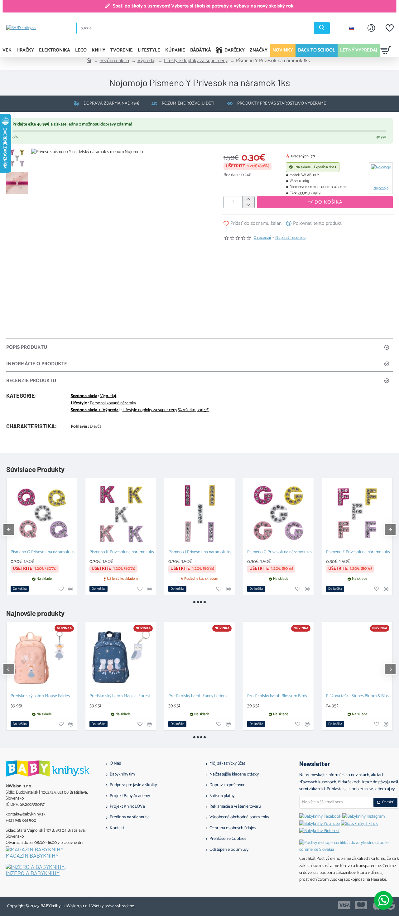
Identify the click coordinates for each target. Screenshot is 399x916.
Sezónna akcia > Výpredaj (95, 410)
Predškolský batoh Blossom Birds (277, 696)
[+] (248, 199)
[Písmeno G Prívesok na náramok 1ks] (278, 513)
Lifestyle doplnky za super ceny (196, 61)
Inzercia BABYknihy (33, 873)
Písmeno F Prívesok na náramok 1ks (358, 552)
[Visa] (344, 905)
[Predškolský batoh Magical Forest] (120, 657)
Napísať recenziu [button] (290, 237)
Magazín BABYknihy (32, 856)
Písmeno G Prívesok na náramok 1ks (279, 552)
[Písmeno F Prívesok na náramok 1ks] (357, 513)
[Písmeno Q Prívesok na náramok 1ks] (41, 513)
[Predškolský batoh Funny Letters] (199, 657)
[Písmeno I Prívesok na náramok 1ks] (199, 513)
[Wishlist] (389, 28)
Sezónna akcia (114, 61)
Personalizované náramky (113, 403)
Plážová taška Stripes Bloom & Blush (358, 696)
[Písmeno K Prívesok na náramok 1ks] (120, 513)
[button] (19, 152)
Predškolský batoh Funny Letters (197, 696)
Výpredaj (146, 61)
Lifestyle (79, 403)
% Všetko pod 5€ (193, 410)
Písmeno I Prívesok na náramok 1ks (199, 552)
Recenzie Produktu (31, 381)
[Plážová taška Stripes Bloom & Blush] (357, 657)
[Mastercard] (361, 905)
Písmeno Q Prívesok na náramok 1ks (43, 552)
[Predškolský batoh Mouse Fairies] (41, 657)
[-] (248, 205)
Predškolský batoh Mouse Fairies (40, 696)
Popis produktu (26, 347)
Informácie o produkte (36, 364)
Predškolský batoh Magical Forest (119, 696)
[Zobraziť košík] (386, 50)
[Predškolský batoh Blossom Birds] (278, 657)
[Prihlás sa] (371, 28)
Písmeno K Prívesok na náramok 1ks (121, 552)
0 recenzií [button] (262, 237)
